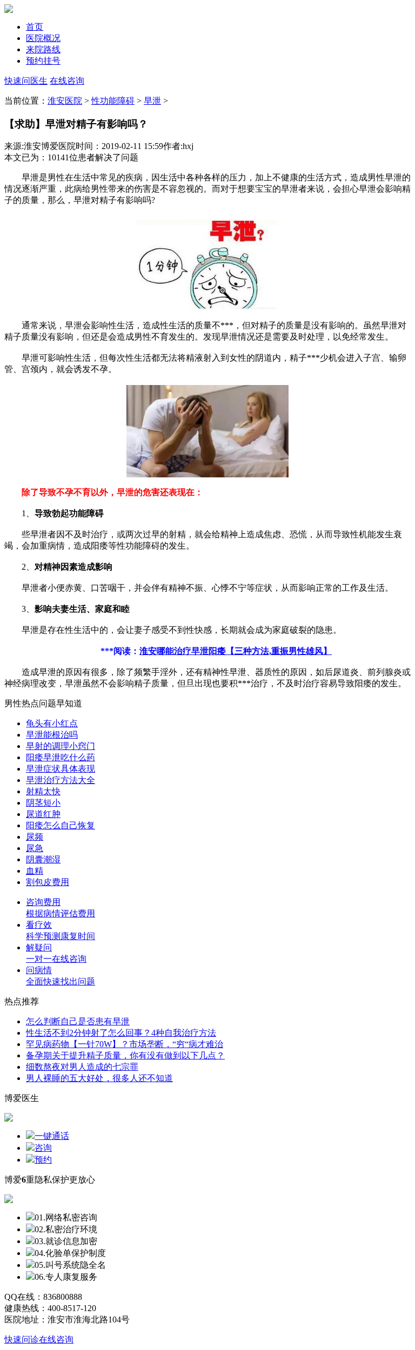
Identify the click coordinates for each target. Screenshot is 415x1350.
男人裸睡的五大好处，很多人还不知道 (99, 1078)
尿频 (34, 836)
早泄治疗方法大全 (60, 780)
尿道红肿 (43, 814)
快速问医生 (26, 80)
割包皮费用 (47, 882)
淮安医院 (65, 100)
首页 (34, 26)
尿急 (34, 848)
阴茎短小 (43, 802)
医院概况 (43, 38)
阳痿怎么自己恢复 (60, 825)
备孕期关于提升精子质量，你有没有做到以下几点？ (125, 1055)
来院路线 (43, 49)
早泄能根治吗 (52, 734)
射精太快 (43, 791)
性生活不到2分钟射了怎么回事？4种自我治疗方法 (121, 1032)
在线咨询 (67, 80)
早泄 (152, 100)
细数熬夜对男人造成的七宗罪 (82, 1066)
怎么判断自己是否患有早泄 (78, 1021)
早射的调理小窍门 (60, 746)
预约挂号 (43, 60)
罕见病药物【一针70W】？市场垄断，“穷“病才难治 (124, 1044)
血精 (34, 870)
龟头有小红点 (52, 723)
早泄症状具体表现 (60, 768)
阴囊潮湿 (43, 859)
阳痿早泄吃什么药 (60, 757)
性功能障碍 (113, 100)
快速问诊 (21, 1339)
